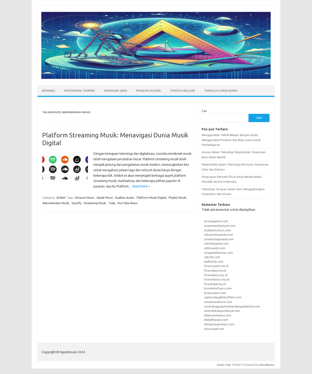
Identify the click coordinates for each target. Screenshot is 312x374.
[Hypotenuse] (156, 78)
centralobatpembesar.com (222, 311)
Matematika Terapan (79, 90)
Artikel (60, 197)
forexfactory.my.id (216, 279)
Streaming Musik (95, 203)
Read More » (141, 186)
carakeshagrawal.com (219, 239)
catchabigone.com (216, 243)
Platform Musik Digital (151, 197)
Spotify (76, 203)
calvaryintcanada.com (218, 234)
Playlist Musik (177, 197)
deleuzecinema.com (217, 315)
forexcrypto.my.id (216, 266)
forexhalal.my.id (215, 284)
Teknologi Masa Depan (220, 90)
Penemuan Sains (115, 90)
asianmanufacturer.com (219, 225)
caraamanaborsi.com (218, 302)
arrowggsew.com (216, 221)
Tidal (111, 203)
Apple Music (105, 197)
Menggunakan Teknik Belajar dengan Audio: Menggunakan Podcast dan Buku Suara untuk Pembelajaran (231, 139)
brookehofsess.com (218, 288)
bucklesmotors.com (217, 230)
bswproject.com (215, 293)
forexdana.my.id (215, 270)
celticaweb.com (214, 248)
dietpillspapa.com (216, 319)
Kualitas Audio (124, 197)
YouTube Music (127, 203)
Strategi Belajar (182, 90)
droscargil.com (214, 329)
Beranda (48, 90)
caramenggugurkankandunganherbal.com (232, 306)
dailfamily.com (213, 261)
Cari (204, 110)
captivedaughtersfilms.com (222, 297)
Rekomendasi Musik (56, 203)
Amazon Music (84, 197)
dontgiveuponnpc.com (219, 324)
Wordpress (266, 364)
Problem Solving (148, 90)
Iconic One (224, 364)
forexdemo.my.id (215, 275)
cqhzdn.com (212, 257)
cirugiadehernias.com (218, 252)
